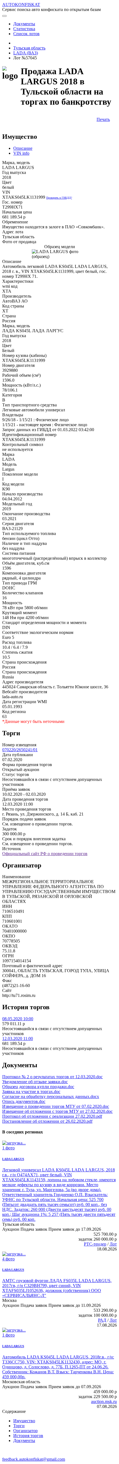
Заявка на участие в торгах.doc (31, 1091)
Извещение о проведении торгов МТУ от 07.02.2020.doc (55, 1106)
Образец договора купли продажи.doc (38, 1086)
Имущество (24, 1420)
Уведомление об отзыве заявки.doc (35, 1081)
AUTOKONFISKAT (21, 4)
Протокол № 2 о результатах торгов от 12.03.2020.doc (52, 1076)
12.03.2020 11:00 (17, 1038)
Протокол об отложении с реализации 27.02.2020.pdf (52, 1116)
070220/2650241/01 (20, 749)
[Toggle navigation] (4, 16)
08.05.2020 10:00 (17, 1018)
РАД (102, 1320)
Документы (24, 1440)
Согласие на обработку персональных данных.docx (50, 1096)
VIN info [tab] (21, 153)
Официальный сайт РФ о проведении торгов (44, 853)
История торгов (28, 1435)
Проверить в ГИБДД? (59, 197)
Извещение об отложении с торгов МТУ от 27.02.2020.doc (57, 1111)
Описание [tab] (22, 148)
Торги (19, 1425)
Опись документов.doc (23, 1101)
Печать (103, 119)
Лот (113, 1244)
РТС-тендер (95, 1244)
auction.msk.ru (104, 1401)
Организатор (25, 1430)
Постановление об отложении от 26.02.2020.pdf (47, 1121)
